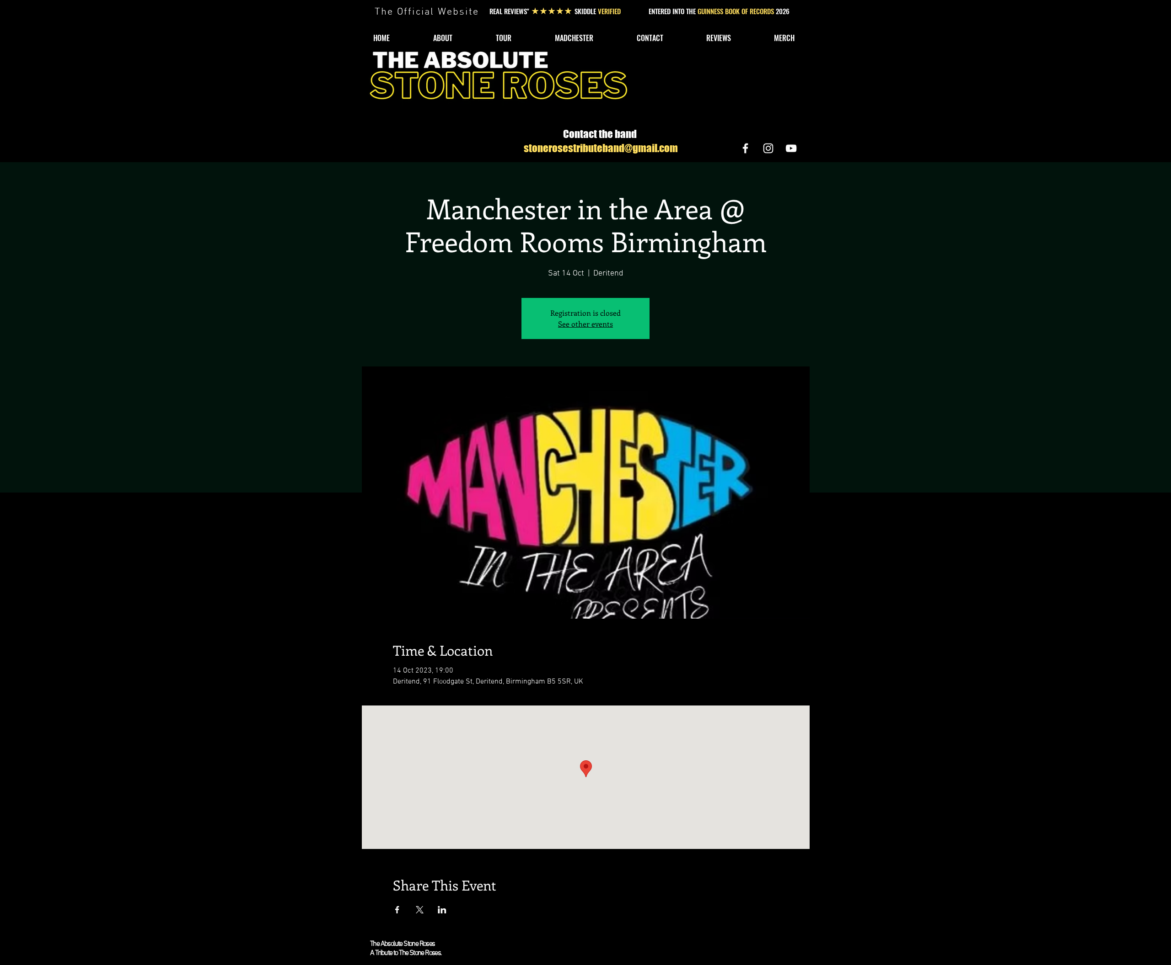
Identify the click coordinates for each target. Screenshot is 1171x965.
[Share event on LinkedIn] (442, 909)
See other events (585, 324)
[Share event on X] (419, 909)
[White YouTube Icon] (791, 148)
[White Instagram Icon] (768, 148)
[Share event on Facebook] (397, 909)
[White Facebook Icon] (745, 148)
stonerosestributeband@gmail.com (601, 148)
